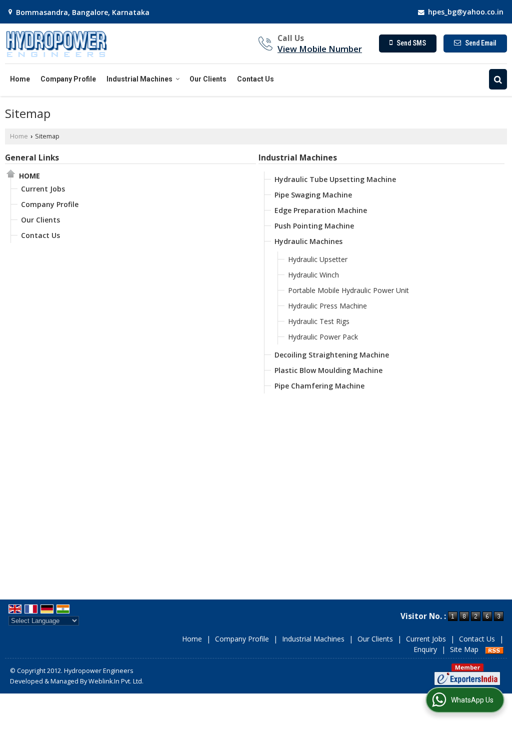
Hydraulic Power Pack (323, 337)
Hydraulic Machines (308, 241)
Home (20, 79)
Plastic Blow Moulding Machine (328, 370)
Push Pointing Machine (314, 225)
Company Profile (68, 79)
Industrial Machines (139, 79)
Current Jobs (43, 189)
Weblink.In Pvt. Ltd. (116, 681)
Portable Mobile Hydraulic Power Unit (348, 290)
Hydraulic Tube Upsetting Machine (335, 179)
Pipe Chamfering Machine (319, 385)
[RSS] (495, 649)
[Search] (498, 79)
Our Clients (208, 79)
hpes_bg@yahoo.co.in (466, 11)
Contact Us (255, 79)
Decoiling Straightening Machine (331, 355)
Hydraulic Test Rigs (319, 321)
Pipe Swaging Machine (313, 195)
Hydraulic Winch (313, 275)
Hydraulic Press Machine (327, 305)
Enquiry (425, 649)
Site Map (464, 649)
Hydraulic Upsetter (318, 259)
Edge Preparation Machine (320, 210)
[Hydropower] (56, 43)
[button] (320, 48)
